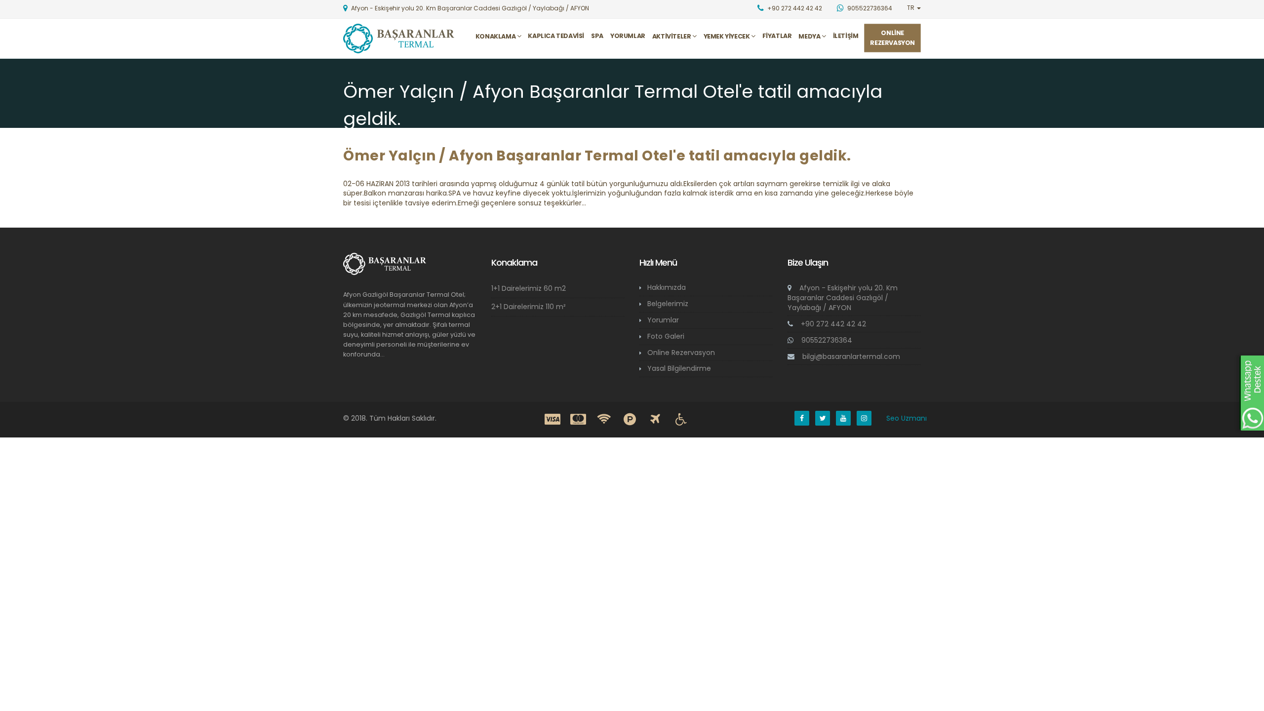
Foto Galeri (665, 336)
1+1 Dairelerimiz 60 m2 (528, 288)
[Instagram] (864, 418)
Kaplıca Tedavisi (556, 36)
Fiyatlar (777, 36)
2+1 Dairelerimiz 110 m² (528, 307)
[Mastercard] (578, 420)
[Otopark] (629, 420)
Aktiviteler (672, 36)
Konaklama (496, 36)
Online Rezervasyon (681, 352)
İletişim (846, 36)
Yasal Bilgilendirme (679, 368)
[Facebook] (801, 418)
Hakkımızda (666, 287)
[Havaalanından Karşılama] (655, 420)
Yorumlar (627, 36)
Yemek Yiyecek (727, 36)
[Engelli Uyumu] (681, 420)
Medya (810, 36)
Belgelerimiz (667, 304)
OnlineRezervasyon (892, 38)
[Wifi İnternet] (604, 420)
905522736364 (825, 340)
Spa (597, 36)
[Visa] (552, 420)
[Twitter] (822, 418)
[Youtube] (843, 418)
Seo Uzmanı (906, 418)
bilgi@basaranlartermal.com (851, 356)
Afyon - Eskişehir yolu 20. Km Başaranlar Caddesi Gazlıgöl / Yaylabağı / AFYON (843, 298)
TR (911, 7)
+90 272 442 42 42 (832, 324)
